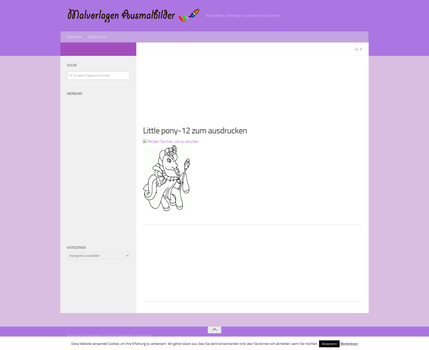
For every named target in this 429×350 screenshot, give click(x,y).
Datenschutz (97, 37)
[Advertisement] (252, 87)
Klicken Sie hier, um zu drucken (173, 141)
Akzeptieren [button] (329, 344)
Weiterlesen (349, 344)
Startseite (74, 37)
